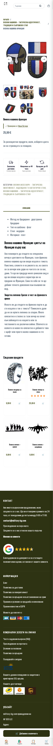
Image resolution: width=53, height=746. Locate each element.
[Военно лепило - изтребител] (38, 428)
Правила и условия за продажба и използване (23, 601)
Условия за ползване (12, 648)
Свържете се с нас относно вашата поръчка (22, 530)
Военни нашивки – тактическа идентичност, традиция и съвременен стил (23, 193)
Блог (5, 582)
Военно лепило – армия (14, 445)
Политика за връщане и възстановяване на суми (24, 596)
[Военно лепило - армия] (15, 428)
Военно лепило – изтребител (38, 445)
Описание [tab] (26, 208)
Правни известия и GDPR (14, 606)
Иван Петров (23, 125)
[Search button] (40, 5)
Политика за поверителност (15, 592)
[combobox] (25, 5)
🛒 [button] (19, 454)
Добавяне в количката (28, 733)
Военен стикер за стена (38, 390)
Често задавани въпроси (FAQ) (16, 638)
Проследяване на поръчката (15, 525)
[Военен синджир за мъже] (15, 373)
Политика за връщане (12, 653)
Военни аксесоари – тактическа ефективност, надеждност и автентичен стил (24, 186)
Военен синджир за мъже (14, 390)
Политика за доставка (13, 587)
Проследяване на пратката (15, 643)
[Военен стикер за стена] (38, 373)
